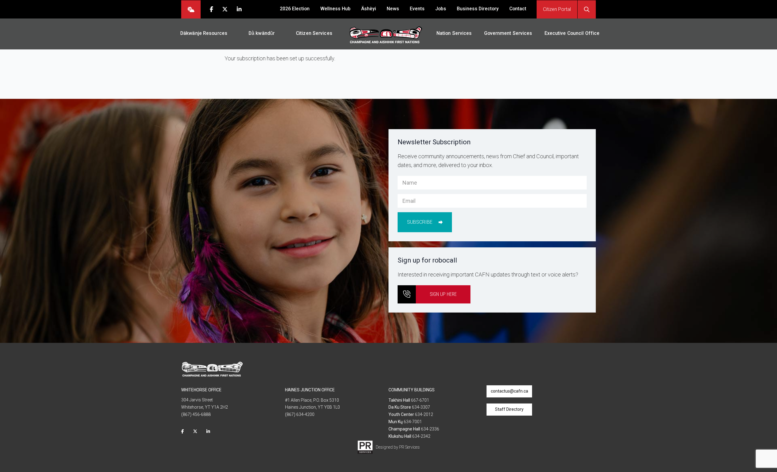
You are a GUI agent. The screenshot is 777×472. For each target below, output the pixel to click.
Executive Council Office (572, 33)
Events (417, 9)
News (393, 9)
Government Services (508, 33)
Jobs (440, 9)
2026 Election (295, 9)
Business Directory (478, 9)
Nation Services (454, 33)
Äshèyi (368, 9)
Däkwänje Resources (203, 33)
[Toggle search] (587, 9)
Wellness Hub (335, 9)
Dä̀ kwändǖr (262, 33)
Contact (517, 9)
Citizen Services (314, 33)
